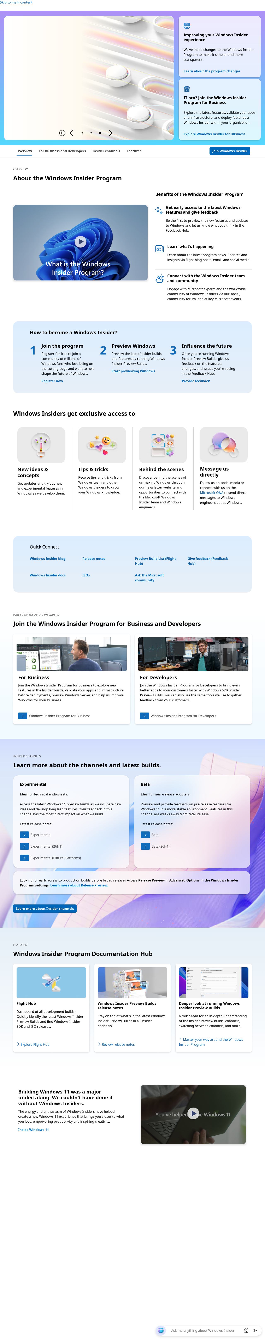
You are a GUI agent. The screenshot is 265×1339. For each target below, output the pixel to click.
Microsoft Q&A (211, 492)
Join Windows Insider (229, 151)
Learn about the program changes (212, 71)
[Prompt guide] (246, 1330)
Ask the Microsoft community (149, 577)
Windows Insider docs (48, 575)
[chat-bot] (161, 1331)
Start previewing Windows (133, 371)
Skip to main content (16, 2)
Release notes (93, 558)
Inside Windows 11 (33, 1129)
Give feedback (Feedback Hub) (208, 561)
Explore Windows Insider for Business (214, 134)
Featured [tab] (134, 151)
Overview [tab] (24, 151)
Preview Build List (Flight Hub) (155, 561)
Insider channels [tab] (106, 151)
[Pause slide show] (62, 133)
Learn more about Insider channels (45, 908)
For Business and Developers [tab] (62, 151)
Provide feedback (196, 381)
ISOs (86, 575)
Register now (52, 381)
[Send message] (255, 1330)
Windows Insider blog (47, 558)
